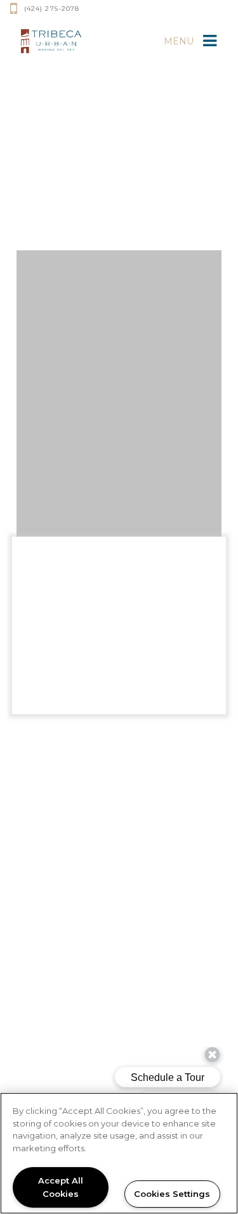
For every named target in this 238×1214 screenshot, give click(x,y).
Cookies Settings (172, 1194)
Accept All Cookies (60, 1187)
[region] (119, 1153)
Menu (179, 41)
